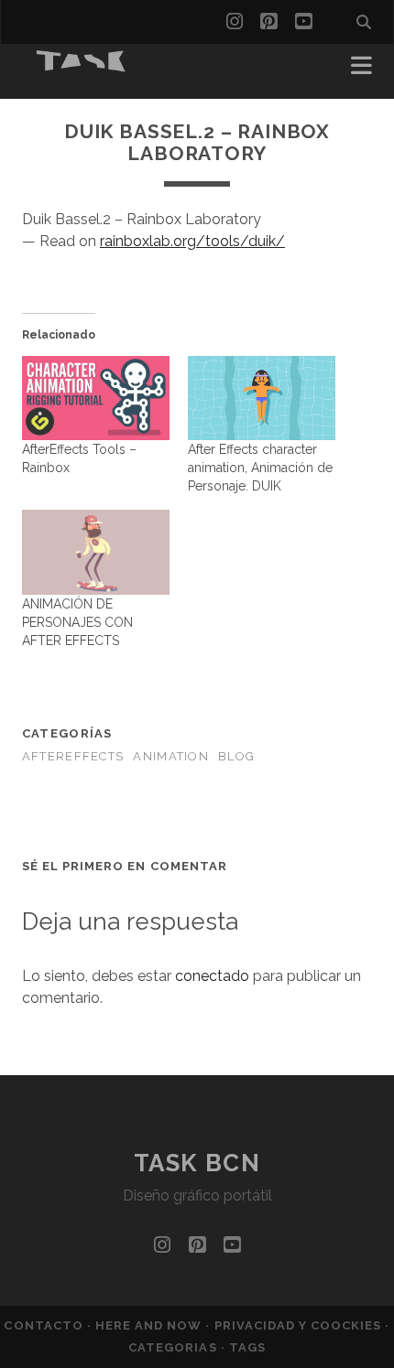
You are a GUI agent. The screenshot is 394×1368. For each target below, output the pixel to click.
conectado (212, 976)
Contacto (45, 1325)
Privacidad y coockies (300, 1325)
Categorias (174, 1347)
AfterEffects (73, 756)
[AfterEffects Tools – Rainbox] (96, 398)
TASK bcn (197, 1163)
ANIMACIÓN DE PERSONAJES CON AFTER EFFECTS (77, 622)
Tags (247, 1347)
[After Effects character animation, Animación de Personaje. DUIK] (261, 398)
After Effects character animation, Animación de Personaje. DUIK (260, 467)
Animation (171, 756)
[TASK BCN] (81, 66)
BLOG (236, 756)
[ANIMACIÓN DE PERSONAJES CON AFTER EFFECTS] (96, 552)
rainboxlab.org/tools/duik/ (192, 241)
